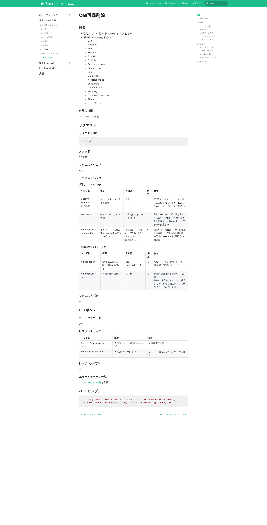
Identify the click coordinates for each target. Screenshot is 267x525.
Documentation (154, 3)
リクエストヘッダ (206, 36)
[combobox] (216, 3)
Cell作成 (44, 29)
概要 (198, 15)
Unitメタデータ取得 (49, 53)
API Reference (172, 3)
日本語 (198, 3)
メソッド (203, 29)
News (185, 3)
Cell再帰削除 (46, 57)
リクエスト (201, 23)
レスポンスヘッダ (206, 51)
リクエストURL (205, 26)
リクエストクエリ (206, 33)
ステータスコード (206, 47)
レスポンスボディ (206, 54)
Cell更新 (44, 41)
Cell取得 (44, 33)
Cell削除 (44, 45)
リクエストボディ (206, 39)
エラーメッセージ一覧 (90, 382)
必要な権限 (204, 18)
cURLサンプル (202, 62)
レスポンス (201, 44)
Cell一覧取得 (46, 37)
